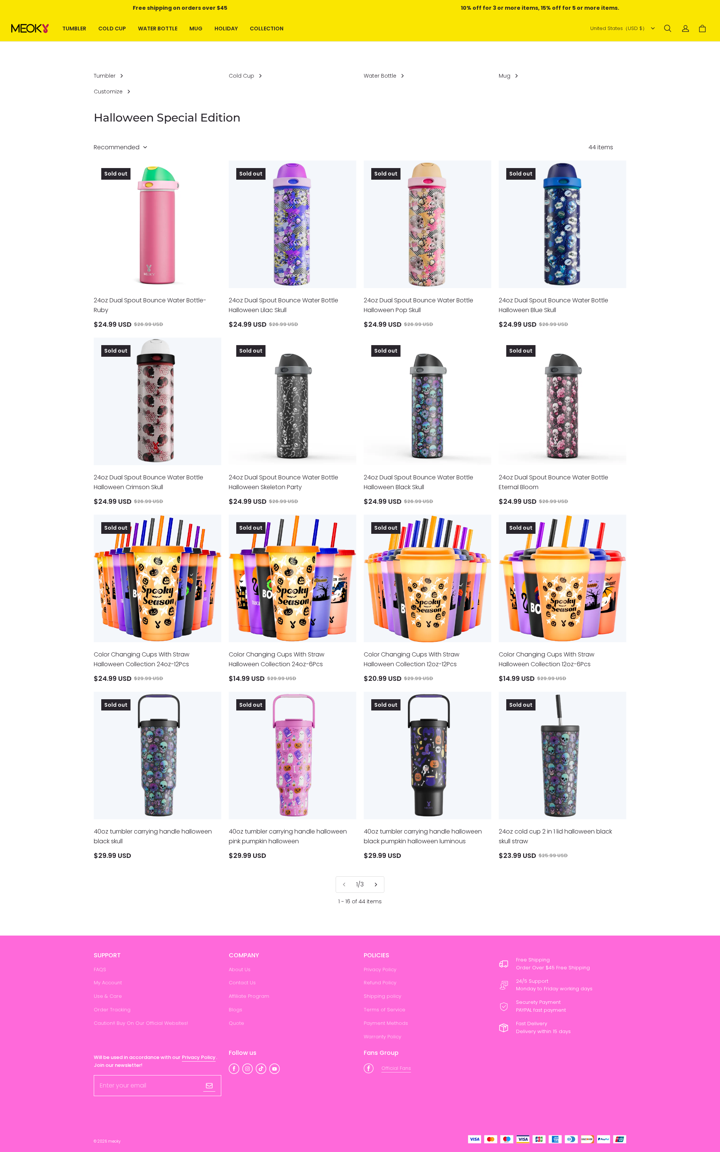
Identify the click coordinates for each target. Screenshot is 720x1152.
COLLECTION (267, 28)
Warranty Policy (382, 1036)
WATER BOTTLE (157, 28)
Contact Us (242, 982)
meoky (114, 1141)
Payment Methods (386, 1023)
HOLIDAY (226, 28)
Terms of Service (384, 1009)
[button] (667, 28)
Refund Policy (380, 982)
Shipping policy (382, 996)
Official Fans (396, 1068)
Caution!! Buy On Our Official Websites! (141, 1023)
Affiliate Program (249, 996)
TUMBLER (74, 28)
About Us (239, 969)
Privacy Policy (380, 969)
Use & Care (108, 996)
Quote (236, 1023)
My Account (108, 982)
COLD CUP (112, 28)
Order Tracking (112, 1009)
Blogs (235, 1009)
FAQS (100, 969)
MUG (195, 28)
